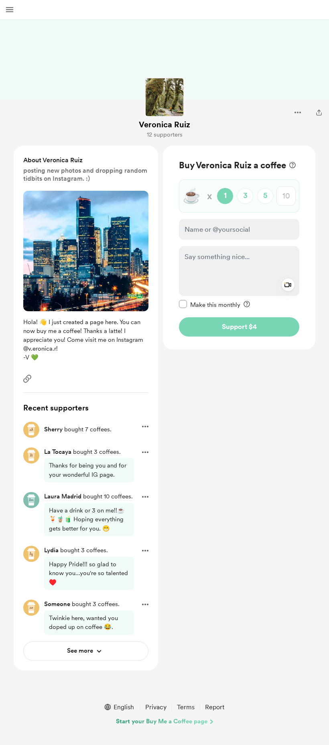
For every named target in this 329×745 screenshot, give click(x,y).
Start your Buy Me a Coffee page (161, 721)
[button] (9, 9)
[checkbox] (209, 304)
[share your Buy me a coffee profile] (319, 112)
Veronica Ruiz (164, 124)
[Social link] (27, 379)
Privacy (156, 707)
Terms (186, 707)
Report (214, 707)
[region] (239, 247)
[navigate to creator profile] (164, 97)
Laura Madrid (62, 496)
